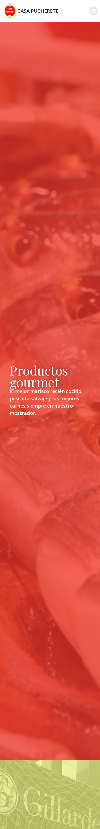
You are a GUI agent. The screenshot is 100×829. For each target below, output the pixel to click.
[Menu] (93, 11)
